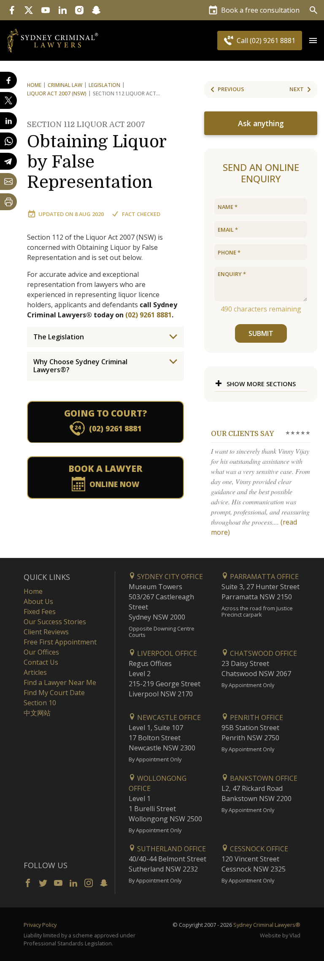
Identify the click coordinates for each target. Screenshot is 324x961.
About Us (38, 601)
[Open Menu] (313, 40)
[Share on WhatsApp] (8, 141)
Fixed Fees (40, 611)
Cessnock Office (258, 848)
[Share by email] (8, 181)
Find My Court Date (54, 692)
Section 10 (40, 702)
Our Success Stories (55, 621)
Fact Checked (141, 214)
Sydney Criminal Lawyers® (266, 925)
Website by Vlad (280, 935)
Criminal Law (65, 85)
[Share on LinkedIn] (8, 120)
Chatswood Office (262, 653)
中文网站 (37, 712)
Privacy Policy (40, 925)
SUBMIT (260, 333)
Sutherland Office (170, 848)
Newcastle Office (168, 717)
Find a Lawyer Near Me (60, 682)
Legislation (104, 85)
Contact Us (41, 662)
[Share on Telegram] (8, 161)
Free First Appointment (60, 642)
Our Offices (41, 652)
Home (34, 85)
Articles (35, 672)
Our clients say (242, 434)
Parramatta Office (263, 576)
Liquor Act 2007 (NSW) (56, 93)
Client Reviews (46, 631)
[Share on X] (8, 100)
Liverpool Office (166, 653)
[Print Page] (8, 201)
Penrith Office (255, 717)
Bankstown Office (262, 778)
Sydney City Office (169, 576)
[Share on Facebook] (8, 80)
